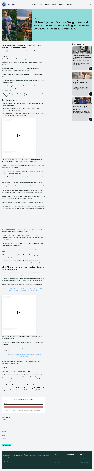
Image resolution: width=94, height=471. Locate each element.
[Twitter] (10, 461)
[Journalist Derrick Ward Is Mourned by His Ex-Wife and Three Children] (82, 75)
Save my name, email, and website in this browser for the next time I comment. (19, 441)
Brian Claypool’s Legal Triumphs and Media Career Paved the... (81, 107)
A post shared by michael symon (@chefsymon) (19, 156)
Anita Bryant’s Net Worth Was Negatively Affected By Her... (82, 57)
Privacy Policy (16, 410)
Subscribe (23, 407)
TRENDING (36, 18)
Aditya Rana (39, 31)
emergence (11, 165)
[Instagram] (7, 461)
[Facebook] (4, 461)
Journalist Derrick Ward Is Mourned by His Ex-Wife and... (81, 82)
